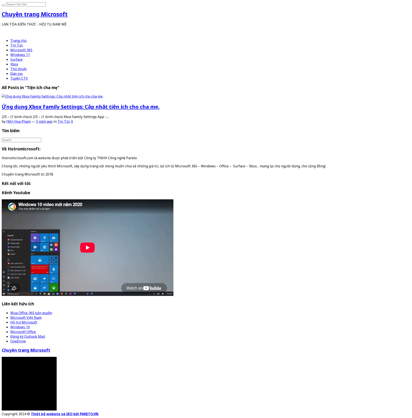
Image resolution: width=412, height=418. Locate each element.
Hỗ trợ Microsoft (23, 322)
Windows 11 (20, 54)
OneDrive (18, 341)
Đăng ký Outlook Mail (27, 336)
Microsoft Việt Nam (26, 317)
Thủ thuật (18, 69)
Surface (16, 59)
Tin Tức (16, 45)
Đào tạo (16, 73)
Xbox (14, 64)
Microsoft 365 (21, 50)
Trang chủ (18, 40)
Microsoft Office (23, 331)
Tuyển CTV (19, 78)
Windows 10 (20, 327)
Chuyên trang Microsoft (26, 350)
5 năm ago (44, 121)
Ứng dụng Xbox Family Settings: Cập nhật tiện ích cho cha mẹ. (80, 106)
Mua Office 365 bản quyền (31, 312)
